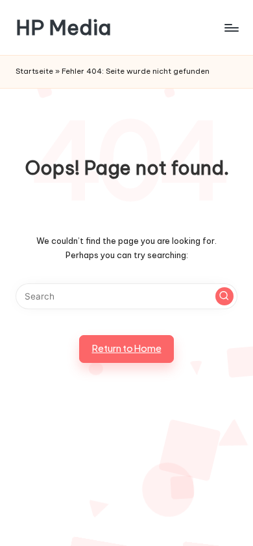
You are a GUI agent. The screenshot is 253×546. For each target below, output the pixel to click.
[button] (224, 296)
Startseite (34, 71)
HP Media (63, 27)
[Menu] (230, 27)
